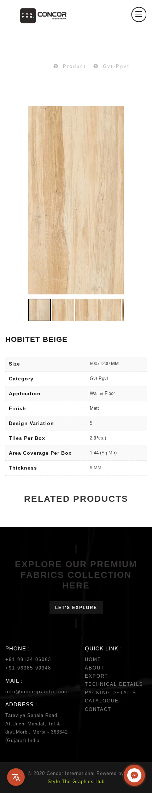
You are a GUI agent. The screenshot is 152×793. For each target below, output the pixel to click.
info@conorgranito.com (36, 691)
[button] (117, 200)
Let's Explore (76, 607)
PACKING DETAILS (110, 692)
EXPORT (96, 676)
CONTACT (98, 709)
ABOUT (94, 668)
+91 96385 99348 (28, 668)
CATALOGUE (102, 700)
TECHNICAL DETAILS (114, 684)
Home (38, 66)
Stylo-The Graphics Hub (76, 781)
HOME (93, 659)
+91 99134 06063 (28, 659)
